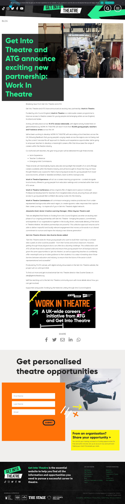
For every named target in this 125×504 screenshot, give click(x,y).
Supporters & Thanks (112, 474)
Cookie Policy (105, 498)
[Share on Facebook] (46, 339)
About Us (108, 470)
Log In (86, 482)
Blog (85, 478)
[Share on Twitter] (54, 339)
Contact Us (109, 478)
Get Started (87, 470)
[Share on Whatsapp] (78, 339)
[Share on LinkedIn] (70, 339)
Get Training (87, 472)
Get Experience (88, 474)
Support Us (109, 472)
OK (102, 2)
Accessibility (79, 498)
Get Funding (87, 476)
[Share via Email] (62, 339)
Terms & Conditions (115, 498)
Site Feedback (110, 480)
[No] (123, 3)
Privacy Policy (96, 498)
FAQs (107, 476)
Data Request (88, 498)
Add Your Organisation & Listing (93, 480)
